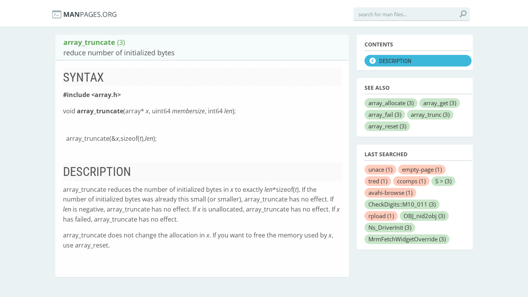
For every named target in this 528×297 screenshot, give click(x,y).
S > (443, 181)
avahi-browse (390, 192)
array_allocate (391, 103)
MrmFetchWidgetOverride (407, 239)
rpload (381, 216)
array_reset (387, 126)
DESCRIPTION (395, 61)
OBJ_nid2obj (424, 216)
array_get (439, 103)
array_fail (384, 114)
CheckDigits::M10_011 (402, 204)
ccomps (411, 181)
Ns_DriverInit (389, 227)
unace (380, 169)
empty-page (422, 169)
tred (377, 181)
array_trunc (430, 114)
